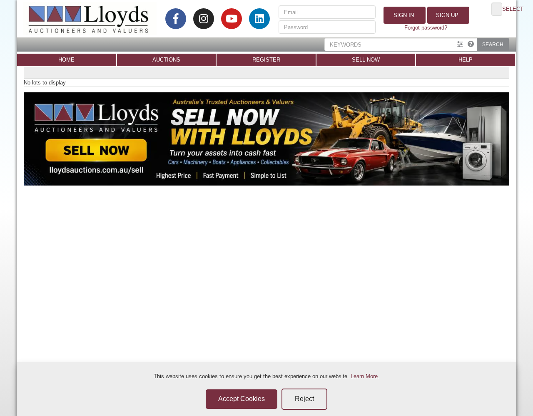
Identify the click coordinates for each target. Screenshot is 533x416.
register (266, 60)
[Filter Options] (460, 44)
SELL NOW (366, 60)
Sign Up (446, 15)
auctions (166, 60)
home (66, 60)
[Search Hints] (471, 44)
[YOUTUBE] (231, 18)
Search (492, 44)
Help (465, 60)
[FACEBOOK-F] (175, 18)
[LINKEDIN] (259, 18)
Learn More (364, 376)
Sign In (403, 15)
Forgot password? (425, 28)
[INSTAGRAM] (203, 18)
